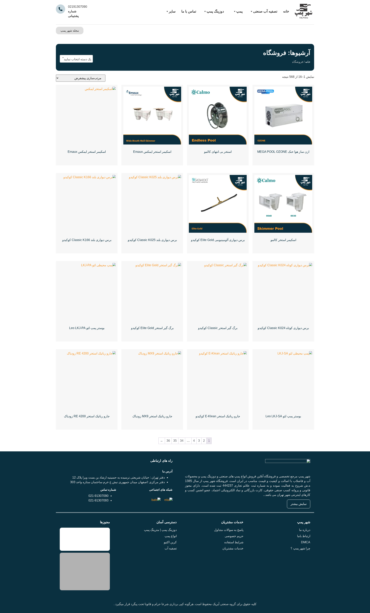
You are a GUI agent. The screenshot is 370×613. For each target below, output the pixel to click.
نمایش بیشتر (299, 504)
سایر (172, 11)
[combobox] (76, 59)
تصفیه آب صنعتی (265, 11)
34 (181, 440)
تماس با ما (188, 11)
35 (175, 440)
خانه (286, 11)
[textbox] (76, 59)
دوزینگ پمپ (215, 11)
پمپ (239, 11)
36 (168, 440)
